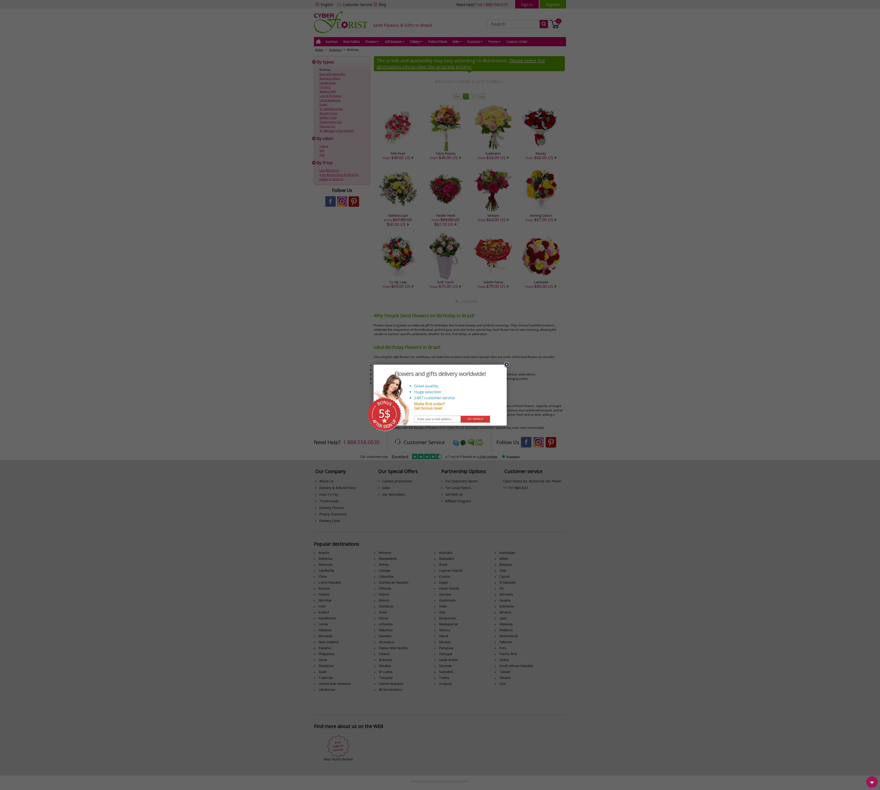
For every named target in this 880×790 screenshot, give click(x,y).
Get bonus (475, 419)
